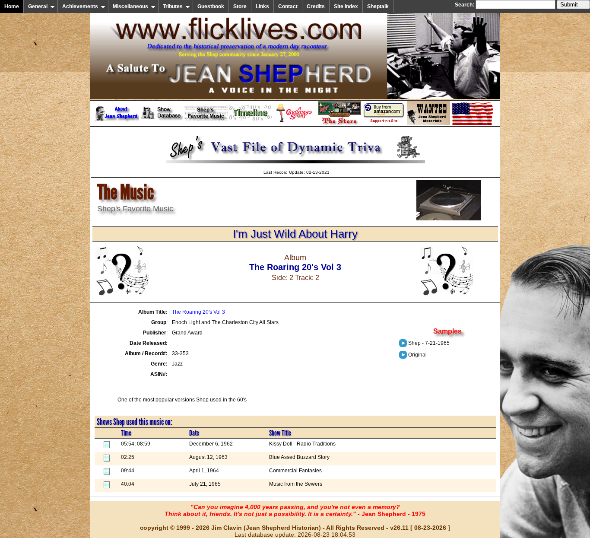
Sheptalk (378, 6)
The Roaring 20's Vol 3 (198, 312)
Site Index (346, 6)
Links (262, 6)
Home (11, 6)
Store (240, 6)
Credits (316, 6)
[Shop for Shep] (339, 123)
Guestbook (210, 6)
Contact (288, 6)
